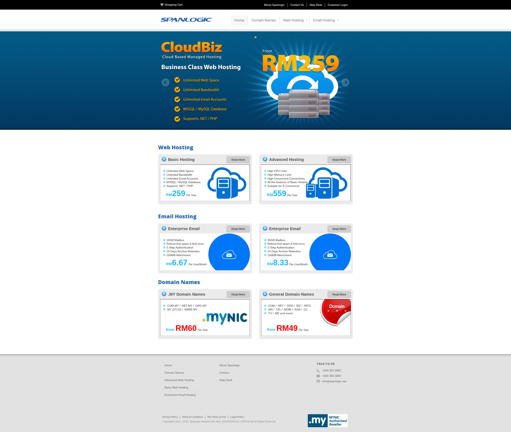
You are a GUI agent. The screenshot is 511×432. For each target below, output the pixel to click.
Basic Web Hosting (176, 387)
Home (168, 365)
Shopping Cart (173, 4)
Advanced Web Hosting (179, 380)
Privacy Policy (170, 417)
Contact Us (297, 4)
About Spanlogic (274, 4)
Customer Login (338, 4)
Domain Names (174, 372)
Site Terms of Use (216, 417)
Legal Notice (237, 417)
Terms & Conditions (192, 417)
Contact (224, 372)
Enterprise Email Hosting (180, 394)
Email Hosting (324, 20)
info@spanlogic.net (334, 381)
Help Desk (316, 4)
